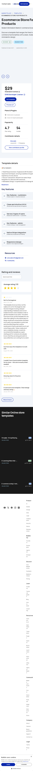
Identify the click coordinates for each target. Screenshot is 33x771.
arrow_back (3, 76)
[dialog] (16, 763)
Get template (10, 99)
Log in (15, 4)
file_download (25, 440)
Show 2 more (7, 400)
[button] (16, 768)
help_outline (19, 92)
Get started (24, 4)
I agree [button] (8, 764)
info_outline (10, 42)
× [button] (31, 756)
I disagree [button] (24, 764)
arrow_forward (7, 76)
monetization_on (5, 115)
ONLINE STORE (5, 440)
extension (5, 118)
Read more (26, 761)
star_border (29, 440)
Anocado (13, 141)
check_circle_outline (4, 196)
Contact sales (6, 4)
